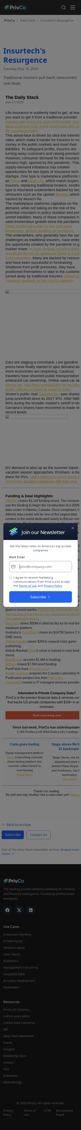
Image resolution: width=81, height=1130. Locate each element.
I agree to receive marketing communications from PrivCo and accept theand (42, 582)
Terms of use (28, 586)
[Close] (72, 528)
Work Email (17, 557)
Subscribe (38, 597)
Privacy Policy (53, 586)
